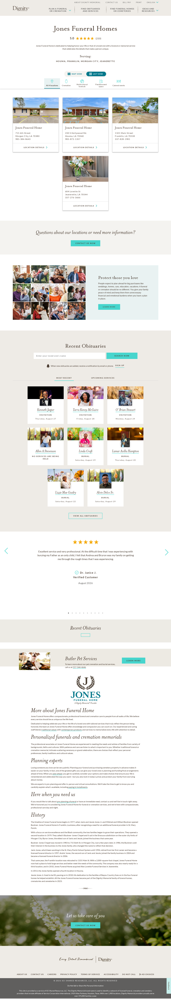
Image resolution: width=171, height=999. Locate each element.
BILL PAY (127, 2)
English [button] (151, 2)
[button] (151, 2)
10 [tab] (102, 613)
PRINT (139, 2)
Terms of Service (90, 974)
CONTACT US (112, 2)
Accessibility (111, 974)
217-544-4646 (79, 667)
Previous (6, 555)
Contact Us (37, 974)
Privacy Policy (68, 974)
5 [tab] (83, 613)
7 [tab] (91, 613)
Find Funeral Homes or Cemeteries (122, 10)
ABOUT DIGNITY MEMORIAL (87, 2)
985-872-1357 (72, 139)
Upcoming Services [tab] (103, 378)
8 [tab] (95, 613)
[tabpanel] (86, 567)
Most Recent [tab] (64, 378)
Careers (52, 974)
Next (164, 551)
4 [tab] (80, 613)
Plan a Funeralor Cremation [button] (58, 10)
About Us (22, 974)
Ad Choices (147, 974)
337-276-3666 (72, 197)
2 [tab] (72, 613)
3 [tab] (76, 613)
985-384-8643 (23, 139)
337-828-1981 (122, 139)
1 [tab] (68, 613)
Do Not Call (129, 974)
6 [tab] (87, 613)
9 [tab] (99, 613)
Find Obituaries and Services (90, 10)
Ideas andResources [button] (148, 10)
